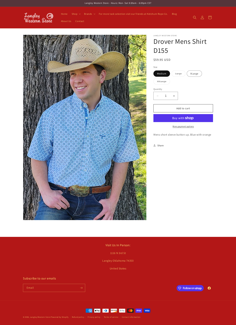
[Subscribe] (81, 288)
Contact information (131, 317)
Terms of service (111, 317)
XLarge (194, 73)
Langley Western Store (40, 317)
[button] (76, 13)
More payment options (183, 126)
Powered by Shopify (60, 317)
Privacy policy (94, 317)
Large (180, 74)
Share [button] (160, 145)
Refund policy (78, 317)
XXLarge (163, 82)
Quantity (157, 89)
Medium (161, 73)
